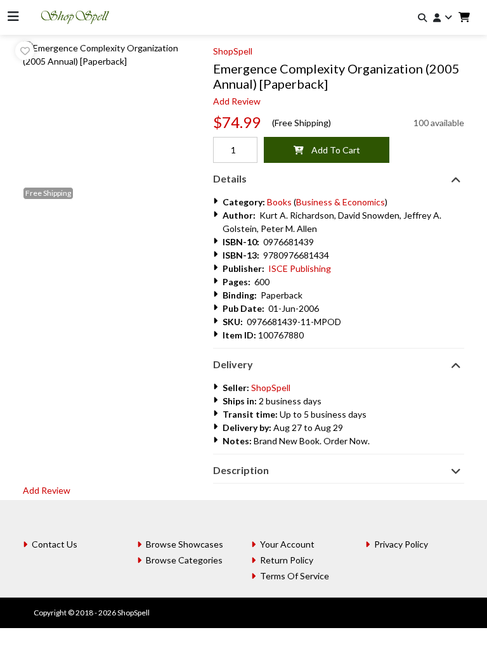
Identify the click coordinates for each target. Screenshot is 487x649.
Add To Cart (332, 150)
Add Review (237, 101)
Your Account (287, 544)
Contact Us (54, 544)
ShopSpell (232, 51)
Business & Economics (340, 201)
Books (279, 201)
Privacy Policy (401, 544)
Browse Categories (184, 560)
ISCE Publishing (299, 268)
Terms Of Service (294, 575)
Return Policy (286, 560)
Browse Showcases (184, 544)
